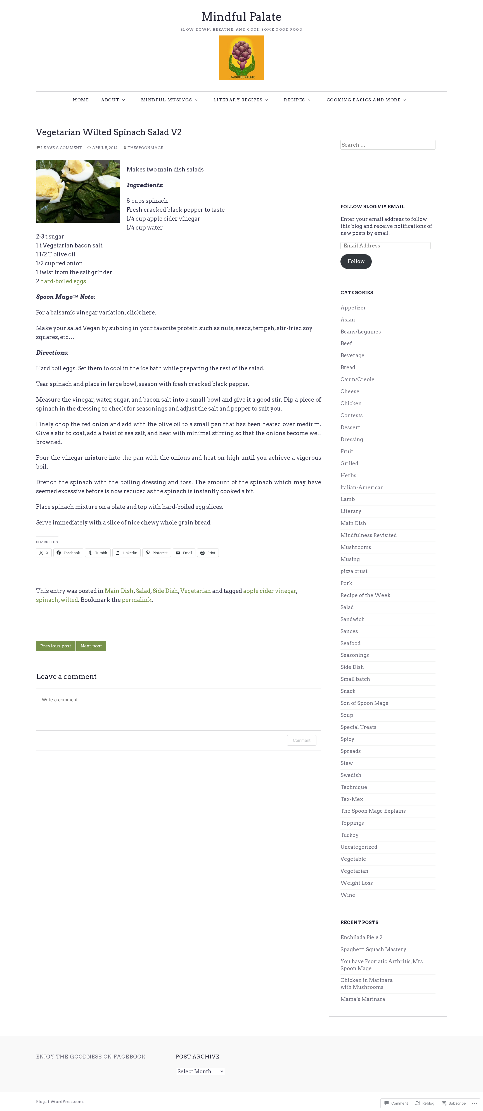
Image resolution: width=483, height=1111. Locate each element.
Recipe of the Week (365, 595)
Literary (350, 511)
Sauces (349, 631)
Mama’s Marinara (362, 999)
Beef (346, 343)
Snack (348, 691)
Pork (346, 583)
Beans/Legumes (360, 332)
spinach (47, 600)
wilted (69, 600)
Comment (302, 740)
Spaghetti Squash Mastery (373, 949)
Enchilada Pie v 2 (361, 937)
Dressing (351, 439)
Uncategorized (358, 847)
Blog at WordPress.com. (60, 1101)
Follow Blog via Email (372, 206)
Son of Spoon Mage (364, 703)
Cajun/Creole (357, 379)
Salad (143, 591)
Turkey (349, 835)
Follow (356, 261)
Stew (346, 763)
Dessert (350, 427)
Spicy (347, 739)
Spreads (350, 751)
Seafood (350, 643)
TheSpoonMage (145, 148)
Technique (353, 787)
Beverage (352, 355)
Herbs (348, 475)
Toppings (352, 823)
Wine (347, 895)
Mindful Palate (241, 16)
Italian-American (362, 487)
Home (81, 99)
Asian (347, 320)
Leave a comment (61, 148)
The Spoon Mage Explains (373, 811)
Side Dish (165, 591)
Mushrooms (355, 547)
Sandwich (352, 619)
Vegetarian (195, 591)
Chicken (351, 403)
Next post (91, 646)
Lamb (347, 499)
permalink (137, 600)
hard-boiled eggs (63, 281)
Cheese (349, 391)
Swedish (350, 775)
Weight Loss (356, 883)
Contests (351, 415)
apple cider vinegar (269, 591)
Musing (350, 559)
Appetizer (353, 308)
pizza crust (354, 571)
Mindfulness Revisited (368, 535)
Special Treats (358, 727)
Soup (346, 715)
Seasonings (354, 655)
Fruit (346, 451)
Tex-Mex (351, 799)
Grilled (349, 463)
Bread (347, 367)
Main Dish (119, 591)
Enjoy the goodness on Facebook (91, 1057)
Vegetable (353, 859)
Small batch (355, 679)
